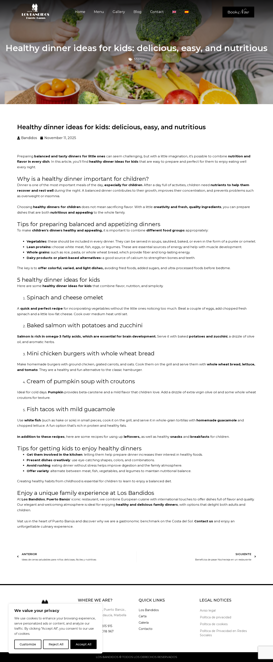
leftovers (131, 437)
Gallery (119, 12)
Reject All (56, 644)
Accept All (83, 644)
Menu (99, 12)
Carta (143, 616)
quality (249, 499)
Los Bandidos (149, 610)
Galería (144, 623)
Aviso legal (208, 610)
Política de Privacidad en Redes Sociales (223, 633)
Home (80, 12)
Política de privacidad (215, 617)
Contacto (145, 629)
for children (71, 207)
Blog (138, 12)
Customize (28, 644)
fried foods (127, 268)
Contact (157, 12)
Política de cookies (214, 624)
